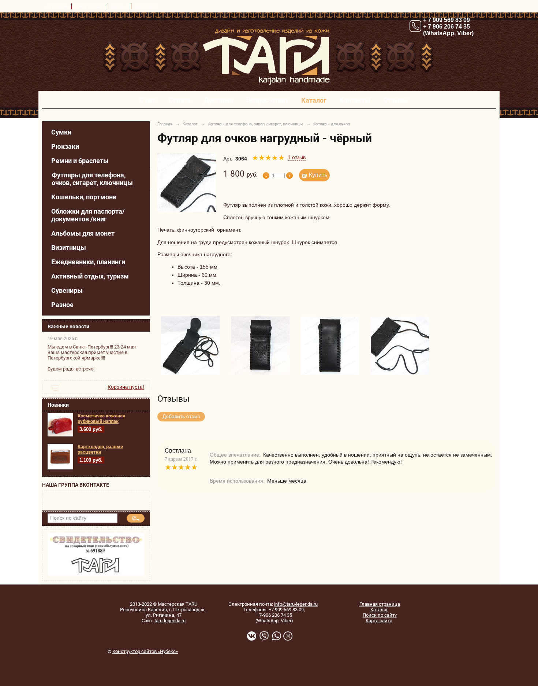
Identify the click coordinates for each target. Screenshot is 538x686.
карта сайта (145, 6)
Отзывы (396, 100)
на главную (57, 6)
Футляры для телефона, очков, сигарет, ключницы (92, 179)
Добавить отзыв (181, 416)
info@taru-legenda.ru (296, 604)
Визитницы (68, 247)
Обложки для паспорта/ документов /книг (88, 215)
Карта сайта (379, 620)
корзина (119, 6)
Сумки (61, 132)
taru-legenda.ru (170, 620)
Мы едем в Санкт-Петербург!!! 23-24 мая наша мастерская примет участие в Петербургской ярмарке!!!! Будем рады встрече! (92, 358)
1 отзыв (297, 157)
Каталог (313, 100)
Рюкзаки (65, 146)
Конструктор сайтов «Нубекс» (145, 651)
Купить (318, 175)
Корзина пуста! (126, 387)
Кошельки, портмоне (83, 197)
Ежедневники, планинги (88, 262)
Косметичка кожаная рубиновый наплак (101, 418)
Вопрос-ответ (267, 100)
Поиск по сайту (380, 615)
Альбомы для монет (83, 233)
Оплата (180, 100)
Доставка (218, 100)
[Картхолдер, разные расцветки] (60, 468)
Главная (164, 123)
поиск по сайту (90, 6)
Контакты (354, 100)
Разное (62, 305)
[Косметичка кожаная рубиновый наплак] (60, 435)
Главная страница (379, 604)
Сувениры (67, 290)
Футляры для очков (331, 123)
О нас (147, 100)
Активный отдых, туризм (90, 276)
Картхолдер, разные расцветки (100, 449)
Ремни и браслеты (80, 161)
